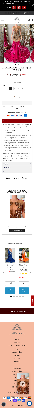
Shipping (12, 75)
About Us (17, 342)
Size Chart (17, 358)
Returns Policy (17, 352)
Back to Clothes (18, 311)
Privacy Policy (17, 371)
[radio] (10, 88)
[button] (17, 82)
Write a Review (19, 231)
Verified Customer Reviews (17, 346)
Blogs (17, 349)
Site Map (17, 361)
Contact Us (17, 368)
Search (17, 339)
